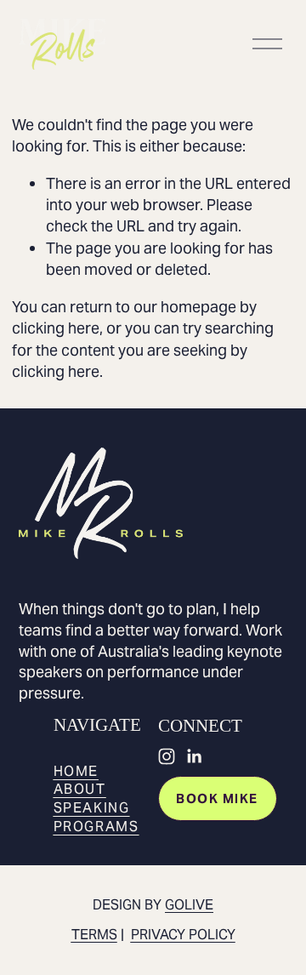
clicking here (55, 328)
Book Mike (217, 798)
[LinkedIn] (193, 756)
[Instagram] (166, 756)
